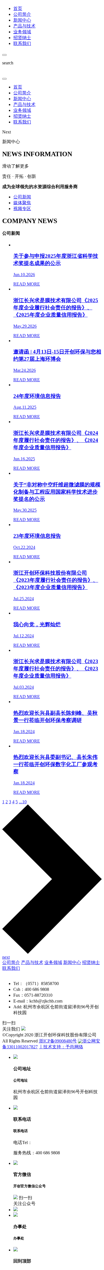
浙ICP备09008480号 (58, 1041)
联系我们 (22, 122)
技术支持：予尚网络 (63, 1046)
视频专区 (22, 208)
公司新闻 (22, 197)
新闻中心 (22, 98)
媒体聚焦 (22, 202)
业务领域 (22, 110)
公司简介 (22, 92)
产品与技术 (24, 104)
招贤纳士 (22, 116)
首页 (17, 87)
